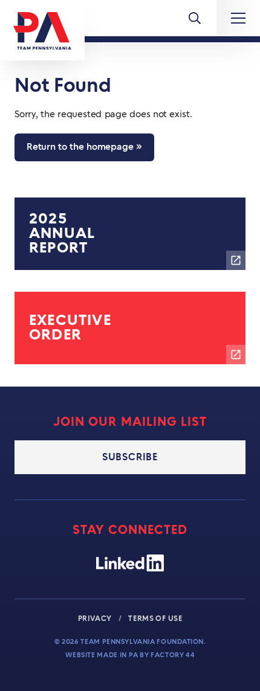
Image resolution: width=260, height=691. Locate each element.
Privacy (96, 618)
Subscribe (130, 457)
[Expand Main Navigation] (238, 18)
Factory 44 (173, 655)
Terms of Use (155, 618)
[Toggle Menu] (194, 18)
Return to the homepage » (84, 147)
